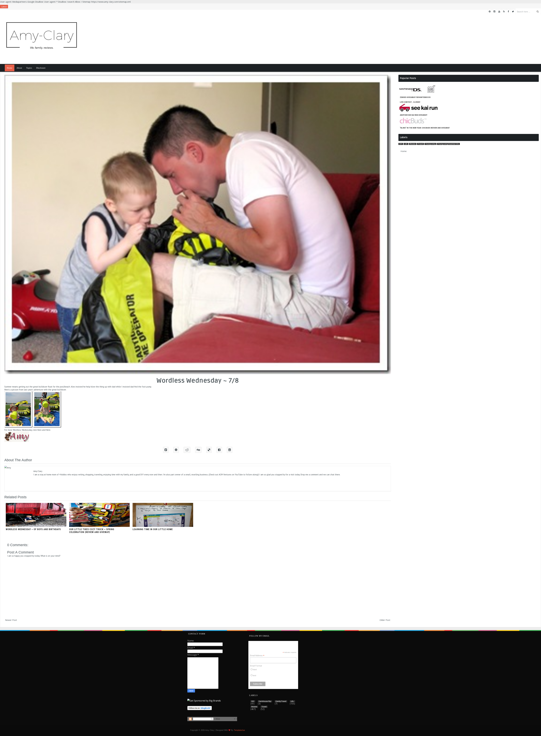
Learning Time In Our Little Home (153, 529)
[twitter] (513, 11)
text (254, 675)
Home (9, 68)
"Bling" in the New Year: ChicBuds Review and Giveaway (425, 128)
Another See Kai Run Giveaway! (413, 115)
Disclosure (41, 68)
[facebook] (508, 11)
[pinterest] (489, 11)
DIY (400, 144)
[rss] (504, 11)
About (19, 68)
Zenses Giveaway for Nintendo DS (415, 97)
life (406, 144)
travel (420, 144)
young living (430, 144)
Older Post (385, 620)
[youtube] (499, 11)
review (412, 144)
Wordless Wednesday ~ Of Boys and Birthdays (33, 529)
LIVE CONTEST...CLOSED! (410, 102)
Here (39, 430)
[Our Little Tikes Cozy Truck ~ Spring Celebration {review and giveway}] (99, 526)
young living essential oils (448, 144)
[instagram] (494, 11)
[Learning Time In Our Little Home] (163, 526)
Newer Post (11, 620)
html (255, 669)
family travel (281, 701)
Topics (29, 68)
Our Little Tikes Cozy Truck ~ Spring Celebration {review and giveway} (91, 530)
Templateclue (239, 730)
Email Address (257, 655)
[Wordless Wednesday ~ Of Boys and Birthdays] (36, 526)
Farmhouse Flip (265, 701)
